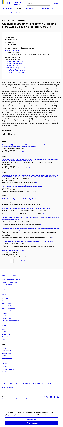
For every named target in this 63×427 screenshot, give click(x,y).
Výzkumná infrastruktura (8, 308)
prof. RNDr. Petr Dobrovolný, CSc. (16, 63)
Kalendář (4, 366)
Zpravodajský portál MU (8, 369)
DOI (23, 151)
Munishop (48, 383)
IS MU (15, 383)
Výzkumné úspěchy (7, 303)
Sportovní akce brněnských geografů (13, 250)
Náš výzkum (5, 298)
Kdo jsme (4, 329)
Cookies (28, 398)
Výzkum (5, 295)
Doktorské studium (7, 284)
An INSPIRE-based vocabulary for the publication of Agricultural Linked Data (26, 208)
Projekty (4, 315)
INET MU (21, 383)
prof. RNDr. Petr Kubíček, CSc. (15, 61)
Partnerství (5, 337)
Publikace (4, 313)
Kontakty (4, 348)
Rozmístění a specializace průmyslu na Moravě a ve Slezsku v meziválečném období (28, 241)
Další (28, 261)
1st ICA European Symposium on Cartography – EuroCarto (20, 199)
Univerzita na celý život (8, 287)
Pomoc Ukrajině (47, 8)
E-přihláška (5, 289)
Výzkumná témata (6, 305)
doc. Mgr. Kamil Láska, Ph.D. (14, 65)
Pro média (4, 371)
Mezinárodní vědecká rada (9, 310)
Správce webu (5, 398)
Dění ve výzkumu (6, 300)
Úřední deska (5, 332)
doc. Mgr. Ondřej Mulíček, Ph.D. (15, 69)
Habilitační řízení (6, 318)
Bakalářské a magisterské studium (11, 279)
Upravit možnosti (9, 415)
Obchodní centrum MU (38, 383)
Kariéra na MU (6, 334)
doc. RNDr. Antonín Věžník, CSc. (15, 73)
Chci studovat (9, 276)
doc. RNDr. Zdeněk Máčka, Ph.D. (15, 67)
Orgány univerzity (6, 353)
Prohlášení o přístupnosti (17, 398)
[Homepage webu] (11, 2)
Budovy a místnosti (7, 358)
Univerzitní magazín (7, 383)
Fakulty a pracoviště (7, 350)
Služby (3, 339)
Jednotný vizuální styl (7, 387)
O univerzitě (8, 326)
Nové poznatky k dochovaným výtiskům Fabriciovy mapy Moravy (22, 186)
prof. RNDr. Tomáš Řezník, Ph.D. (15, 71)
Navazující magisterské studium (10, 282)
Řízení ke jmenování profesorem (10, 320)
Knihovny (4, 355)
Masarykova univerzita (12, 50)
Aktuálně (6, 363)
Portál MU (27, 383)
